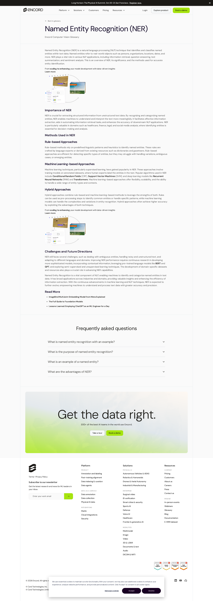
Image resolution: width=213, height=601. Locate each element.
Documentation (171, 518)
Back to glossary (54, 21)
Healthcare (127, 518)
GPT (47, 266)
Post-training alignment (91, 477)
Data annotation (88, 494)
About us (168, 481)
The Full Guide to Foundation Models (66, 301)
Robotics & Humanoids (133, 477)
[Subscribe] (68, 496)
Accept (131, 591)
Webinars (168, 506)
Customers (94, 10)
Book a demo (115, 433)
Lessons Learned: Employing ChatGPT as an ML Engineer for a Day (79, 306)
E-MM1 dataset (171, 522)
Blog (166, 514)
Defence (126, 510)
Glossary (168, 510)
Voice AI (126, 514)
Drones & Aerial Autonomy (134, 481)
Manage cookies (112, 591)
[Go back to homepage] (33, 10)
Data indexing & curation (92, 481)
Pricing (106, 10)
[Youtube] (180, 580)
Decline (151, 591)
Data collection (87, 498)
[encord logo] (32, 468)
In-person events (171, 502)
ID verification (129, 498)
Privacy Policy (41, 476)
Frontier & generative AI (133, 522)
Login (144, 10)
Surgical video (129, 494)
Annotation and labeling (91, 473)
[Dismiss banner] (210, 3)
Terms (31, 476)
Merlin (84, 511)
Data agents (86, 485)
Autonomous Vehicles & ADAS (136, 473)
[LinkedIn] (175, 580)
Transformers (81, 179)
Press (166, 489)
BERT (158, 263)
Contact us (169, 493)
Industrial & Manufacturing (134, 485)
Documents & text (131, 546)
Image (125, 535)
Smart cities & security (133, 502)
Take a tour (97, 433)
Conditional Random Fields (67, 176)
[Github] (185, 580)
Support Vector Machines (101, 176)
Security (84, 518)
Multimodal (128, 531)
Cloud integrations (89, 515)
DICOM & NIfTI (129, 554)
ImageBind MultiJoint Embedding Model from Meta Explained (77, 297)
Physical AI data (88, 502)
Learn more (50, 71)
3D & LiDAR (128, 542)
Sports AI (127, 506)
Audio (125, 550)
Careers (167, 485)
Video (125, 539)
